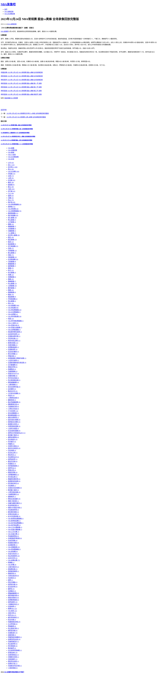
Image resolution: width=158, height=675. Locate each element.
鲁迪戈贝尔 (12, 391)
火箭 (11, 178)
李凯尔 (11, 395)
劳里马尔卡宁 (13, 373)
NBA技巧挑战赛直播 (15, 523)
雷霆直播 (12, 264)
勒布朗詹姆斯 (14, 415)
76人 (11, 193)
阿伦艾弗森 (12, 582)
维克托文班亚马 (14, 448)
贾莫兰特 (12, 470)
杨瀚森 (11, 562)
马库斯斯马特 (13, 406)
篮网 (11, 195)
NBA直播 (11, 148)
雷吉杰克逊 (12, 461)
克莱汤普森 (12, 345)
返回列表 (4, 110)
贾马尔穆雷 (12, 354)
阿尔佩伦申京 (13, 483)
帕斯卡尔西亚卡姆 (15, 507)
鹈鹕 (11, 290)
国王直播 (12, 239)
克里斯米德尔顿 (14, 336)
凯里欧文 (12, 463)
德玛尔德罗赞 (13, 417)
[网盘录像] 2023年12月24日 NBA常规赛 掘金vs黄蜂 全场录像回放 (22, 72)
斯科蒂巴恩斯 (13, 512)
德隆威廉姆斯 (13, 593)
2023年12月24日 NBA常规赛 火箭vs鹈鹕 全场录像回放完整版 (26, 117)
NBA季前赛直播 (14, 204)
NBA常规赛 (14, 98)
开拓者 (11, 173)
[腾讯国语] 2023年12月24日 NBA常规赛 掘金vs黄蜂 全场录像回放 (22, 76)
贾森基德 (12, 626)
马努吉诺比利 (13, 575)
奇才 (11, 270)
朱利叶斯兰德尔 (14, 340)
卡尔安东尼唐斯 (14, 393)
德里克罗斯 (12, 472)
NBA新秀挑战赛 (14, 521)
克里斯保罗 (12, 349)
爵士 (11, 187)
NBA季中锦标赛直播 (15, 321)
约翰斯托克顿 (13, 657)
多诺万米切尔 (13, 553)
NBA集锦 (11, 152)
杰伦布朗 (12, 450)
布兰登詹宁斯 (13, 628)
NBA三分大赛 (13, 531)
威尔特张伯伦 (13, 617)
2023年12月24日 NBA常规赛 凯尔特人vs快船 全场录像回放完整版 (28, 113)
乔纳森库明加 (13, 536)
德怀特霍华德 (13, 595)
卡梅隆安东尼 (13, 604)
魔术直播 (12, 288)
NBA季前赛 (13, 209)
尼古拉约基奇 (13, 351)
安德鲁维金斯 (13, 347)
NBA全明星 (13, 314)
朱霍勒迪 (12, 369)
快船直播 (12, 257)
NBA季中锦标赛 (14, 316)
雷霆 (11, 268)
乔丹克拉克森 (13, 378)
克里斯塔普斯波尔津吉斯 (17, 362)
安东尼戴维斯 (13, 413)
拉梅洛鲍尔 (12, 659)
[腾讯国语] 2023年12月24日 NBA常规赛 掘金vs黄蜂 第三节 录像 (21, 91)
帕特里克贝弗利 (14, 422)
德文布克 (12, 455)
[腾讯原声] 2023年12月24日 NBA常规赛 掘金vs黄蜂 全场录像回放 (22, 80)
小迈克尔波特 (13, 360)
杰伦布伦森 (13, 338)
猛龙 (11, 242)
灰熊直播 (12, 250)
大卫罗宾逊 (12, 624)
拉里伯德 (12, 606)
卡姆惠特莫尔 (13, 494)
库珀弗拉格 (12, 569)
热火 (11, 200)
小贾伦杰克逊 (13, 408)
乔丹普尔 (12, 441)
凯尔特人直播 (14, 235)
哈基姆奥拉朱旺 (14, 622)
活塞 (11, 198)
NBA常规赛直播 (14, 211)
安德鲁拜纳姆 (13, 600)
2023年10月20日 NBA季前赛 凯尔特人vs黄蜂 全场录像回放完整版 (18, 136)
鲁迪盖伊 (12, 648)
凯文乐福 (12, 619)
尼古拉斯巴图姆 (14, 430)
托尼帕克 (12, 578)
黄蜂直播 (12, 281)
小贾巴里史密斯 (14, 492)
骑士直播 (12, 301)
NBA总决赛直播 (14, 312)
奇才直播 (12, 272)
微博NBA (12, 608)
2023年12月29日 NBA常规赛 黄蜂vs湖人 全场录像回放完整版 (17, 129)
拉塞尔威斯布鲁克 (15, 503)
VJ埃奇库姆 (13, 668)
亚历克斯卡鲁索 (14, 419)
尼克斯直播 (13, 259)
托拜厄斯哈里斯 (14, 426)
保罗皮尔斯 (12, 584)
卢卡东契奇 (13, 411)
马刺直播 (12, 261)
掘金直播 (12, 296)
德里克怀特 (12, 367)
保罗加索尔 (12, 602)
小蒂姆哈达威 (13, 398)
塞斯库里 (12, 400)
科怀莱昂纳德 (13, 466)
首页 (5, 9)
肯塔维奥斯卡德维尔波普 (17, 358)
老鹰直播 (12, 277)
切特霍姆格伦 (13, 474)
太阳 (11, 176)
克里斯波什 (12, 633)
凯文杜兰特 (12, 452)
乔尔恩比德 (12, 477)
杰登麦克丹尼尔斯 (15, 665)
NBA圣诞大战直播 (15, 327)
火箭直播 (12, 285)
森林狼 (11, 206)
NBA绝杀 (12, 611)
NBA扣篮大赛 (13, 534)
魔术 (11, 182)
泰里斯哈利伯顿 (14, 481)
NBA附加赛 (13, 551)
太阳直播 (12, 228)
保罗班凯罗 (12, 459)
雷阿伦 (11, 589)
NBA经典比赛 (14, 560)
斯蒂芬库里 (13, 343)
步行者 (11, 191)
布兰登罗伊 (12, 644)
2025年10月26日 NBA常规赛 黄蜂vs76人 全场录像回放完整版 (17, 144)
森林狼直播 (13, 213)
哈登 (11, 318)
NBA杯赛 (12, 564)
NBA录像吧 (8, 4)
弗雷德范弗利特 (14, 479)
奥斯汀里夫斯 (13, 501)
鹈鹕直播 (12, 292)
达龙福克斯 (12, 545)
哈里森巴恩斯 (13, 542)
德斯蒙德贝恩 (13, 404)
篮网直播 (12, 266)
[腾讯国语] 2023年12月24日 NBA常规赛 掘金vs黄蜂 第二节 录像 (21, 87)
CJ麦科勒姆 (12, 384)
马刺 (11, 189)
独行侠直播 (13, 215)
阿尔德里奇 (12, 646)
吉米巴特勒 (12, 540)
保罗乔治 (12, 468)
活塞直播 (12, 231)
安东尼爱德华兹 (14, 387)
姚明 (10, 580)
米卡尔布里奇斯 (14, 516)
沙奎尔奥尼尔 (13, 567)
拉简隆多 (12, 591)
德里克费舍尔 (13, 597)
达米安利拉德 (14, 334)
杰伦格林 (12, 485)
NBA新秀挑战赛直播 (15, 518)
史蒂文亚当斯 (13, 514)
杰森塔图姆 (12, 371)
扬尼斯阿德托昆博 (15, 332)
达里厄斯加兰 (13, 655)
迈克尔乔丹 (12, 558)
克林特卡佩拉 (13, 446)
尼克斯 (11, 180)
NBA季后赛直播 (14, 310)
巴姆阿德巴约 (13, 641)
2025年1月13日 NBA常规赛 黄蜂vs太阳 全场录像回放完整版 (16, 140)
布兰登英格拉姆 (14, 380)
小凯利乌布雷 (13, 428)
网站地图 (15, 672)
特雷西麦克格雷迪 (15, 637)
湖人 (11, 165)
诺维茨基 (12, 635)
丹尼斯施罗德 (13, 510)
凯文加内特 (12, 586)
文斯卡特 (12, 613)
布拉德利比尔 (13, 457)
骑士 (11, 303)
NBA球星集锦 (14, 547)
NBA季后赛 (13, 307)
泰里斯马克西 (13, 424)
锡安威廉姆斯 (13, 382)
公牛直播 (12, 222)
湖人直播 (12, 217)
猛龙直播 (12, 244)
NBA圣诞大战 (13, 325)
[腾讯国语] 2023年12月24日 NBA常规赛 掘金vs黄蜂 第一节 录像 (21, 83)
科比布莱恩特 (14, 556)
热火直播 (12, 283)
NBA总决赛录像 (9, 14)
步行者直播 (13, 246)
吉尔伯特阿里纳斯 (15, 650)
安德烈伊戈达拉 (14, 639)
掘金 (5, 98)
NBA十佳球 (12, 154)
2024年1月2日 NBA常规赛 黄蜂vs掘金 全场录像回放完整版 (16, 125)
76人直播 (12, 233)
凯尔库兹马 (12, 439)
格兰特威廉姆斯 (14, 402)
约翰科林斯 (12, 376)
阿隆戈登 (12, 356)
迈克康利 (12, 389)
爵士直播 (12, 253)
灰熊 (11, 248)
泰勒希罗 (12, 496)
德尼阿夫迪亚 (13, 661)
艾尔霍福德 (12, 365)
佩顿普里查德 (13, 571)
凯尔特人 (12, 167)
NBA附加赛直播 (14, 549)
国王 (11, 237)
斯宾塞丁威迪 (13, 490)
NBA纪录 (11, 159)
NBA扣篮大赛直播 (15, 529)
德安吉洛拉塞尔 (14, 499)
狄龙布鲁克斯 (13, 505)
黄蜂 (8, 98)
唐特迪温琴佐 (13, 437)
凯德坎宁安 (12, 663)
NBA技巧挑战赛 (14, 525)
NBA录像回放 (8, 11)
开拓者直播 (12, 299)
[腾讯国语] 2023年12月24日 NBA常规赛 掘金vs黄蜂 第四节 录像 (21, 94)
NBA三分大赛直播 (15, 527)
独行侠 (11, 202)
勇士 (11, 169)
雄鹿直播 (12, 226)
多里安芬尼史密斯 (15, 488)
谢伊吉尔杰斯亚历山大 (16, 433)
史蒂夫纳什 (12, 652)
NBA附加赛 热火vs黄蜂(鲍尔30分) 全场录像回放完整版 (15, 132)
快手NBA (12, 615)
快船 (11, 255)
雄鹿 (11, 224)
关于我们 (21, 672)
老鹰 (11, 274)
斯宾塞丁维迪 (13, 435)
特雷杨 (11, 444)
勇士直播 (12, 220)
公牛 (11, 162)
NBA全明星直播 (14, 329)
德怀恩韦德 (12, 630)
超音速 (11, 184)
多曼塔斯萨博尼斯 (15, 538)
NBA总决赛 (13, 171)
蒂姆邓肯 (12, 573)
